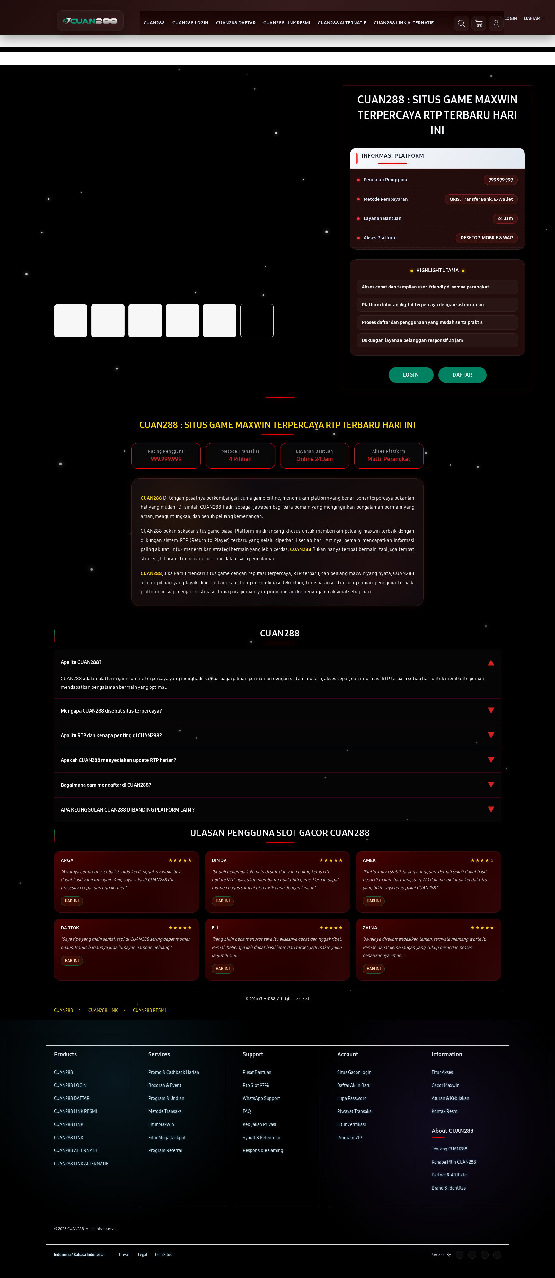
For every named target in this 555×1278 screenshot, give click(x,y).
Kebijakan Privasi (259, 1124)
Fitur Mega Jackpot (167, 1137)
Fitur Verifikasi (351, 1124)
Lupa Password (352, 1098)
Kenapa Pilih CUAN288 (454, 1162)
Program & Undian (166, 1098)
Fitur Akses (442, 1072)
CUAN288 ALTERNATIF (76, 1150)
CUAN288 (63, 1072)
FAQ (247, 1111)
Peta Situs (163, 1254)
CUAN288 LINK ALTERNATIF (81, 1164)
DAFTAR (462, 375)
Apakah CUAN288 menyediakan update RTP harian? (278, 760)
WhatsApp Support (261, 1098)
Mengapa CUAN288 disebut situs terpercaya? (278, 711)
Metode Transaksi (165, 1111)
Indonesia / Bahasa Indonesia (78, 1254)
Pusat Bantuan (257, 1072)
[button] (478, 23)
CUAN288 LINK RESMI (75, 1111)
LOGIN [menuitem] (510, 18)
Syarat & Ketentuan (261, 1137)
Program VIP (349, 1137)
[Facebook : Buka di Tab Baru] (459, 1255)
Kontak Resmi (445, 1111)
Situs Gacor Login (354, 1072)
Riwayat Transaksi (355, 1111)
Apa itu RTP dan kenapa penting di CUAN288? (278, 736)
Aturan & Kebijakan (450, 1098)
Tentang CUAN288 (449, 1149)
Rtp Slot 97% (256, 1085)
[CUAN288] (90, 20)
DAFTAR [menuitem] (532, 18)
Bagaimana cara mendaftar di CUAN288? (278, 785)
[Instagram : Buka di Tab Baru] (485, 1255)
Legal (142, 1254)
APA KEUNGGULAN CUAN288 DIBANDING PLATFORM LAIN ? (278, 810)
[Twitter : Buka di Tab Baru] (472, 1255)
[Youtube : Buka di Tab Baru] (497, 1255)
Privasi (124, 1254)
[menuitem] (154, 23)
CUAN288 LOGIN (70, 1085)
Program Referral (165, 1150)
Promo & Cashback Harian (173, 1072)
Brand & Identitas (449, 1188)
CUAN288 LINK (68, 1124)
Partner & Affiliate (449, 1175)
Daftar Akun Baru (354, 1085)
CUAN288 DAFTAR (72, 1098)
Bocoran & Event (164, 1085)
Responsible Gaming (263, 1150)
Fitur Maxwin (161, 1124)
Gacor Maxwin (446, 1085)
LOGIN (411, 375)
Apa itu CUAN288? (278, 662)
